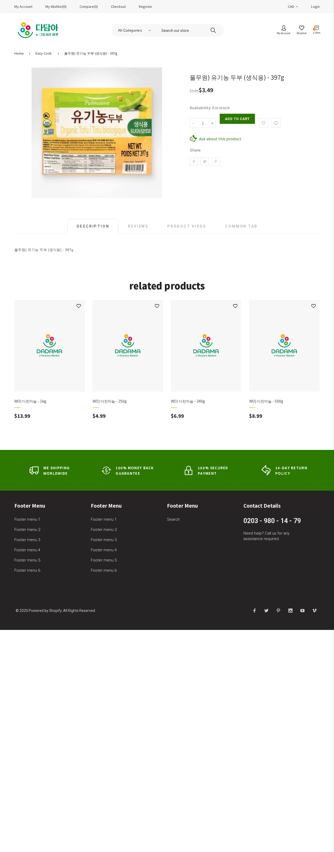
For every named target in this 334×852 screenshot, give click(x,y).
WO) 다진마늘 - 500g (266, 401)
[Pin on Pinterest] (216, 161)
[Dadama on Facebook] (254, 610)
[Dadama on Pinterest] (278, 610)
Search (173, 519)
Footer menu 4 (27, 550)
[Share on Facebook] (194, 161)
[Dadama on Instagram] (290, 610)
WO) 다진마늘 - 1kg (30, 401)
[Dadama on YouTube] (302, 610)
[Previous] (21, 367)
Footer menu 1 (27, 519)
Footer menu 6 (27, 570)
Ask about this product (220, 138)
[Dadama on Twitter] (266, 610)
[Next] (312, 367)
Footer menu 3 (27, 539)
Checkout (118, 6)
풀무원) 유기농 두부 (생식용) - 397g (90, 53)
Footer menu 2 (27, 529)
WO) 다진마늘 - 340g (188, 401)
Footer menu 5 (27, 560)
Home (19, 53)
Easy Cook (43, 53)
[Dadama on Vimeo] (314, 610)
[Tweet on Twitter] (205, 161)
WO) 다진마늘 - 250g (110, 401)
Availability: (201, 107)
